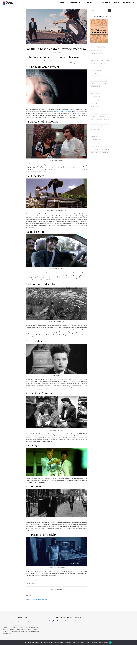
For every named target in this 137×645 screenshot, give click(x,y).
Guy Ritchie (106, 83)
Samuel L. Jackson (96, 133)
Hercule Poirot (96, 93)
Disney (103, 80)
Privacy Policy (52, 621)
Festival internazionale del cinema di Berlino (55, 580)
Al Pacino (94, 57)
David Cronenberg (96, 76)
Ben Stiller (94, 60)
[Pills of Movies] (8, 2)
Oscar (93, 116)
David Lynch (40, 580)
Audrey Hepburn (105, 57)
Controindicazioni (76, 3)
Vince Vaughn (105, 149)
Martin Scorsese (96, 109)
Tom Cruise (94, 149)
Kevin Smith (70, 580)
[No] (135, 642)
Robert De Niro (95, 126)
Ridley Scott (102, 123)
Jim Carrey (94, 100)
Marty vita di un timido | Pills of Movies (36, 599)
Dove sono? (127, 3)
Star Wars (94, 142)
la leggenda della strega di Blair (63, 111)
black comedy (105, 60)
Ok (110, 642)
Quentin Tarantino (103, 119)
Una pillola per (59, 3)
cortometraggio (96, 70)
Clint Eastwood (96, 66)
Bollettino (106, 3)
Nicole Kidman (105, 113)
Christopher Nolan (31, 580)
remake (93, 123)
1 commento (83, 583)
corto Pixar (95, 73)
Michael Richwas (31, 583)
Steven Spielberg (96, 146)
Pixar (92, 119)
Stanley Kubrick (96, 139)
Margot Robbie (95, 106)
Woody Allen (105, 152)
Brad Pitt (94, 63)
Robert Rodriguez (79, 580)
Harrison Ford (95, 86)
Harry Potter (95, 90)
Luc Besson (94, 103)
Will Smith (94, 152)
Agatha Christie (96, 50)
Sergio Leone (95, 136)
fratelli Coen (95, 83)
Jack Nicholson (96, 96)
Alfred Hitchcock (96, 53)
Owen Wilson (102, 116)
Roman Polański (96, 129)
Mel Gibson (94, 113)
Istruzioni (116, 3)
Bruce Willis (104, 63)
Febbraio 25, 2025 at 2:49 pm (32, 597)
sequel (107, 133)
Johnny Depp (104, 100)
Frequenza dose (91, 3)
